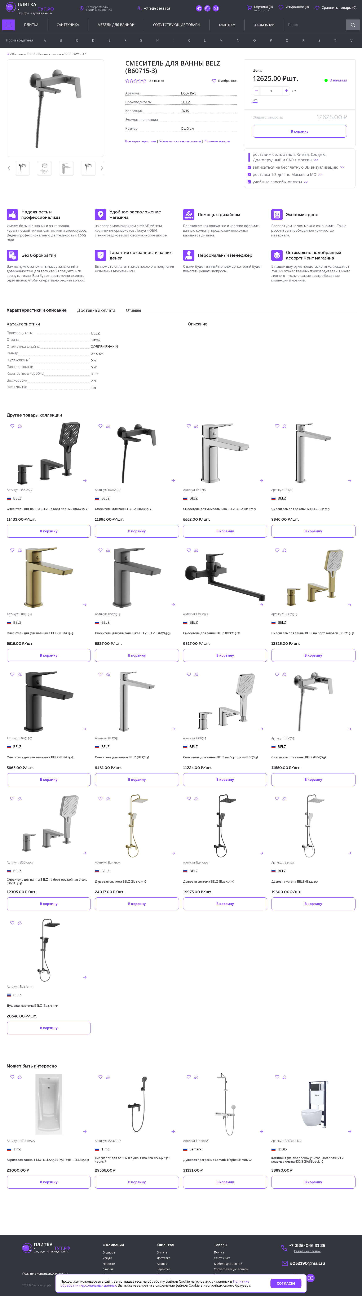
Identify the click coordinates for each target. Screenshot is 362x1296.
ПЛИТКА (31, 25)
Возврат (163, 1264)
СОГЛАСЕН (286, 1283)
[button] (9, 168)
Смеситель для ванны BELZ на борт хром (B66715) (220, 757)
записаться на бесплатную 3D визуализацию (295, 167)
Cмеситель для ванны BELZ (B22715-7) (211, 633)
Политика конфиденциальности (45, 1273)
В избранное (227, 81)
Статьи (108, 1269)
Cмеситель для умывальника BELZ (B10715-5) (40, 633)
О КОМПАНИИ (264, 25)
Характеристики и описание (37, 310)
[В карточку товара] (85, 481)
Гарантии (163, 1269)
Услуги (107, 1258)
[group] (22, 168)
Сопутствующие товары (231, 1269)
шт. (255, 100)
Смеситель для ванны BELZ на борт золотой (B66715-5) (312, 633)
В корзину (299, 131)
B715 (185, 111)
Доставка (163, 1258)
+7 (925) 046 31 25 (157, 8)
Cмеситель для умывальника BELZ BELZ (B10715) (219, 509)
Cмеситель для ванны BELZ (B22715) (122, 757)
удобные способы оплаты (277, 181)
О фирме (109, 1252)
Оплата (162, 1252)
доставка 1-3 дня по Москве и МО (284, 174)
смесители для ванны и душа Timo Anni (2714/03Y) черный (132, 1159)
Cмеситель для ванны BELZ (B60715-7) (123, 509)
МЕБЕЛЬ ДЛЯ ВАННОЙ (116, 25)
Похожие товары (217, 141)
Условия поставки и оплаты (180, 141)
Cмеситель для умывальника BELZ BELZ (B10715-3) (133, 633)
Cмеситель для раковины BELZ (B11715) (300, 509)
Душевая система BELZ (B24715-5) (120, 881)
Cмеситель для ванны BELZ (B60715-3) (61, 54)
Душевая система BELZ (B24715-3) (32, 1005)
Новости (109, 1264)
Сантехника (19, 54)
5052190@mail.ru (307, 1263)
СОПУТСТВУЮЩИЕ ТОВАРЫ (176, 25)
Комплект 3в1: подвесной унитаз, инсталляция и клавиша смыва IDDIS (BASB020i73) (307, 1159)
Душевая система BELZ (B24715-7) (208, 881)
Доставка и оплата (96, 310)
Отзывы (133, 310)
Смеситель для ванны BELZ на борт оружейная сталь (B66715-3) (47, 881)
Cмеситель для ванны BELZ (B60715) (298, 757)
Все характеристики (140, 141)
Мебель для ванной (228, 1264)
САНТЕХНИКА (68, 25)
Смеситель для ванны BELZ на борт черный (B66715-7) (47, 509)
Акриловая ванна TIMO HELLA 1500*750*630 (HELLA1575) (48, 1160)
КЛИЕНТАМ (227, 25)
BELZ (32, 54)
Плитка (219, 1252)
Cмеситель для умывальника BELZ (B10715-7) (40, 757)
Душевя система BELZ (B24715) (294, 881)
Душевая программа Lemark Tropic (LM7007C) (217, 1160)
